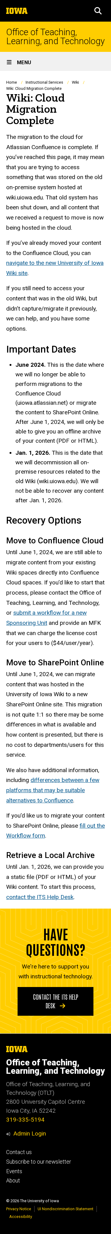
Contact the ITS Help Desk (55, 1001)
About (13, 1181)
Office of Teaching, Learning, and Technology (55, 37)
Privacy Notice (18, 1209)
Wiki (75, 82)
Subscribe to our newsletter (38, 1162)
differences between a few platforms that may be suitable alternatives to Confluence (52, 790)
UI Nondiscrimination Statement (65, 1209)
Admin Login (29, 1133)
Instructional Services (44, 82)
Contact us (19, 1152)
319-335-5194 (25, 1119)
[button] (98, 11)
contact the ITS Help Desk (39, 897)
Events (14, 1171)
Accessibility (20, 1216)
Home (11, 82)
